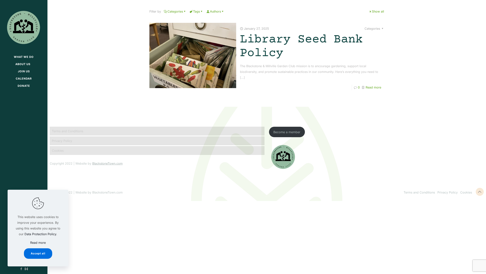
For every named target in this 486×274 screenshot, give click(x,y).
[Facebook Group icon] (26, 269)
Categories (175, 11)
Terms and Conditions (67, 131)
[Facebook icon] (21, 269)
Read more (373, 87)
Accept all (38, 253)
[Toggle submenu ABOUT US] (45, 64)
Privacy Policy (62, 141)
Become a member (286, 132)
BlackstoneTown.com (107, 163)
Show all (378, 11)
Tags (196, 11)
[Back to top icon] (480, 192)
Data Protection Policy (40, 234)
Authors (215, 11)
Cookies (58, 150)
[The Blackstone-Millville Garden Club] (23, 26)
